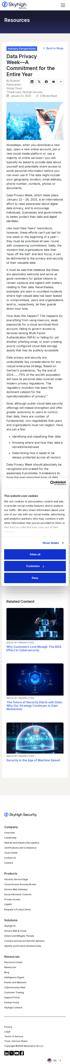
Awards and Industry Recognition (21, 842)
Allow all (35, 554)
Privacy (8, 1027)
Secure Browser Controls (17, 894)
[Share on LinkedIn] (32, 82)
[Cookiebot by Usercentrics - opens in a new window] (50, 483)
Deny (35, 577)
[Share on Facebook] (46, 82)
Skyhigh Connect (13, 1007)
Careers (8, 862)
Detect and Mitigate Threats (19, 936)
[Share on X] (39, 82)
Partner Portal (11, 1002)
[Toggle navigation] (63, 5)
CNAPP (8, 904)
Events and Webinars (15, 982)
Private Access (12, 899)
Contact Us (10, 857)
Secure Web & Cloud (15, 931)
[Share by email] (53, 82)
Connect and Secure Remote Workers (24, 941)
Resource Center (13, 962)
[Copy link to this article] (61, 82)
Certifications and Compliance (20, 847)
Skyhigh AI (9, 925)
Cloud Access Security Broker (20, 884)
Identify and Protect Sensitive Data (22, 946)
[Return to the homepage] (14, 5)
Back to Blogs (55, 48)
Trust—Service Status (16, 1041)
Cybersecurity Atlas (14, 987)
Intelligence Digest (14, 977)
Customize (33, 566)
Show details (51, 542)
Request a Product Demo (17, 909)
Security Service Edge (16, 879)
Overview (9, 832)
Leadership (10, 837)
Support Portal (12, 997)
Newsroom (10, 967)
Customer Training (14, 992)
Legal (7, 1031)
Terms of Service (13, 1036)
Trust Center (11, 852)
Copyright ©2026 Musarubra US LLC (23, 1046)
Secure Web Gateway (15, 889)
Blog (6, 972)
